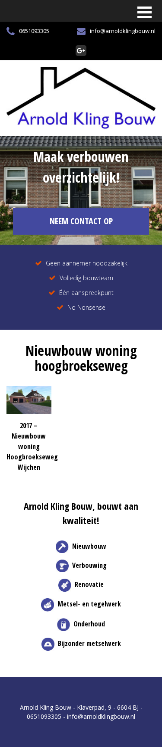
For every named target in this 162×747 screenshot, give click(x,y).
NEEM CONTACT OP (81, 221)
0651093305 (34, 31)
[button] (144, 12)
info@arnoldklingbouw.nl (123, 31)
